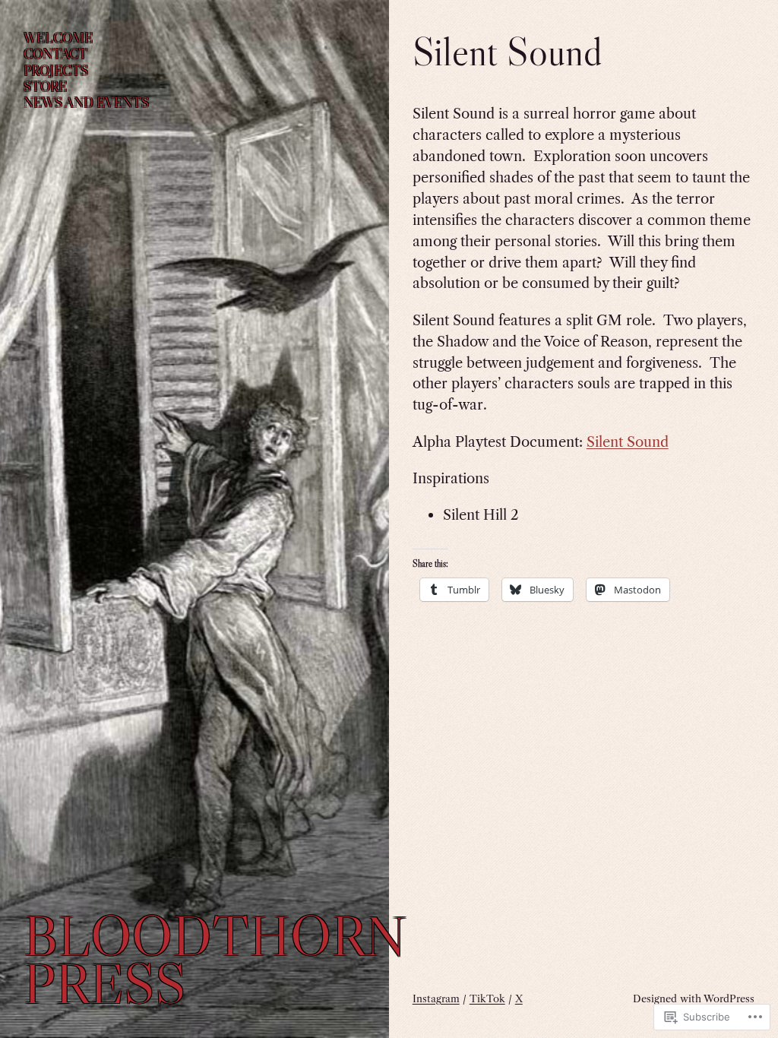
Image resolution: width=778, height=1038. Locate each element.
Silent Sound (628, 442)
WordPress (729, 998)
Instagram (436, 998)
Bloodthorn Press (215, 958)
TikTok (487, 998)
